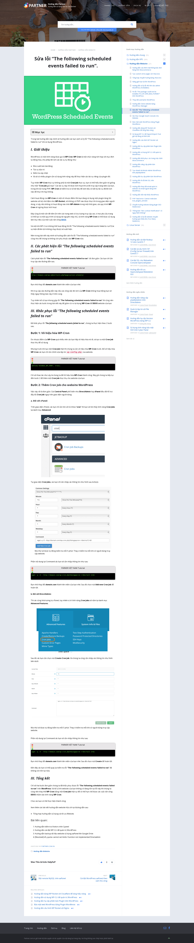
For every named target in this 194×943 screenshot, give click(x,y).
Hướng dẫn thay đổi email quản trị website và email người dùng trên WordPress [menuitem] (144, 188)
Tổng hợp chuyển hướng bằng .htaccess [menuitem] (146, 78)
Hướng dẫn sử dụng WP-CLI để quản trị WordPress (56, 897)
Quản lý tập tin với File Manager (139, 310)
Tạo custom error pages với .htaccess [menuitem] (146, 74)
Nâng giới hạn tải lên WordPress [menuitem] (144, 82)
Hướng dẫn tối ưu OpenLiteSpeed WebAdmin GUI (141, 272)
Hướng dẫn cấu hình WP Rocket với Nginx (52, 908)
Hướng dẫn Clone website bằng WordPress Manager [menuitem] (143, 105)
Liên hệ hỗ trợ (76, 928)
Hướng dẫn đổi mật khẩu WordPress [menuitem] (145, 195)
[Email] (165, 928)
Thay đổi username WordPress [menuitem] (143, 100)
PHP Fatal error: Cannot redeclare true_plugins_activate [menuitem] (144, 200)
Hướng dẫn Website (86, 50)
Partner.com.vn (48, 846)
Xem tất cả (130, 339)
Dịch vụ (54, 928)
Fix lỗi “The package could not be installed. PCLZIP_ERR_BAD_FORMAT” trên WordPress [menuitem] (146, 94)
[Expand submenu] (164, 55)
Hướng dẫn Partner (57, 4)
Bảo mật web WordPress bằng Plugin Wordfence (55, 904)
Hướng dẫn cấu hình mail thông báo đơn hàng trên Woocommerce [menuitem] (147, 69)
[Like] (101, 862)
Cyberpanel (152, 333)
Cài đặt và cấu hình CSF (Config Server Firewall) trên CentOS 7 (142, 251)
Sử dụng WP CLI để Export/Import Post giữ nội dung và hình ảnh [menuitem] (146, 135)
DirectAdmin (153, 305)
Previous (42, 876)
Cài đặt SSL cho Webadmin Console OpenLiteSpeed (141, 261)
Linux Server (152, 245)
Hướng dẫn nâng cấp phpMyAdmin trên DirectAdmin (139, 300)
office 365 (99, 30)
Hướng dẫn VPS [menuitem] (136, 59)
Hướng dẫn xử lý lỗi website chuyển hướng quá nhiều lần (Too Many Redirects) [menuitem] (145, 219)
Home (53, 50)
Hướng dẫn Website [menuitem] (139, 63)
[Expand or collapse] (112, 132)
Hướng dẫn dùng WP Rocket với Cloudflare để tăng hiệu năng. (60, 894)
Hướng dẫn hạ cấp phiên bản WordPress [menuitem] (147, 176)
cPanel (151, 314)
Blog (64, 928)
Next (105, 876)
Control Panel (143, 305)
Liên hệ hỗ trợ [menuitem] (161, 5)
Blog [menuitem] (147, 5)
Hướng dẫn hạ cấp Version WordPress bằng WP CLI (141, 319)
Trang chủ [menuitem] (109, 5)
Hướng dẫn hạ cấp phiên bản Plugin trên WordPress (56, 901)
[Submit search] (132, 24)
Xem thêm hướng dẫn (134, 283)
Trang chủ (28, 928)
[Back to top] (169, 938)
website (92, 30)
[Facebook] (169, 928)
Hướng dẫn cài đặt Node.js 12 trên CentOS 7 (141, 240)
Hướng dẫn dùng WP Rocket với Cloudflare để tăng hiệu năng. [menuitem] (143, 129)
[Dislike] (112, 862)
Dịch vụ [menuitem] (137, 5)
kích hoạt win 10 (108, 30)
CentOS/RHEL (143, 245)
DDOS (63, 219)
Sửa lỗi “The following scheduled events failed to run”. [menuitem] (145, 111)
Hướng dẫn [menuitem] (124, 5)
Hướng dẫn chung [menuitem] (137, 55)
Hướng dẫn (42, 928)
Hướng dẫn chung (145, 324)
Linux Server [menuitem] (135, 225)
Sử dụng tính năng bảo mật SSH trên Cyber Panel (141, 328)
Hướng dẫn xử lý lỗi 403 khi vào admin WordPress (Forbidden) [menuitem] (146, 87)
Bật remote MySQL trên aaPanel (52, 878)
